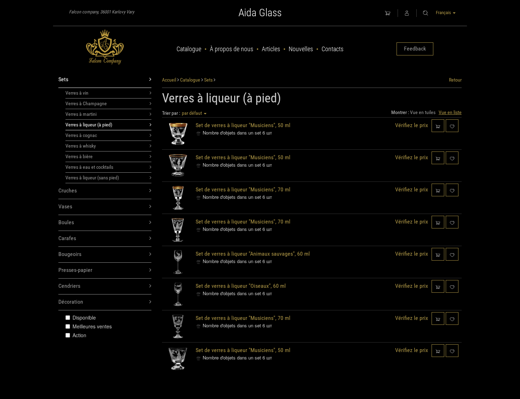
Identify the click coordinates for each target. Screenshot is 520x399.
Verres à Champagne (86, 103)
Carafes (67, 238)
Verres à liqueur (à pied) (88, 124)
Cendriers (69, 285)
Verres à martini (81, 114)
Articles (271, 49)
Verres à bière (79, 156)
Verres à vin (76, 93)
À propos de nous (231, 49)
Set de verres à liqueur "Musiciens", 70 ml (243, 189)
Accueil (169, 80)
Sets (63, 79)
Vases (65, 206)
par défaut (192, 113)
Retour (455, 80)
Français (444, 12)
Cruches (67, 190)
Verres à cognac (81, 135)
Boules (66, 222)
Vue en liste (450, 112)
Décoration (70, 301)
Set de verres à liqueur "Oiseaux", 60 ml (241, 285)
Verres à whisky (80, 146)
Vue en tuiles (422, 112)
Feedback (415, 48)
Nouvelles (301, 49)
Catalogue (189, 49)
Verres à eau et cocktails (89, 167)
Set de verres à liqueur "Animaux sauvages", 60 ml (253, 253)
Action (79, 335)
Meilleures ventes (92, 326)
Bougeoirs (69, 254)
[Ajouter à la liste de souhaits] (452, 125)
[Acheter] (438, 125)
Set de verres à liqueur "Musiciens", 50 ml (243, 125)
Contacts (332, 49)
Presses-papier (75, 270)
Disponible (84, 317)
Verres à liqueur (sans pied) (92, 177)
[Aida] (104, 47)
